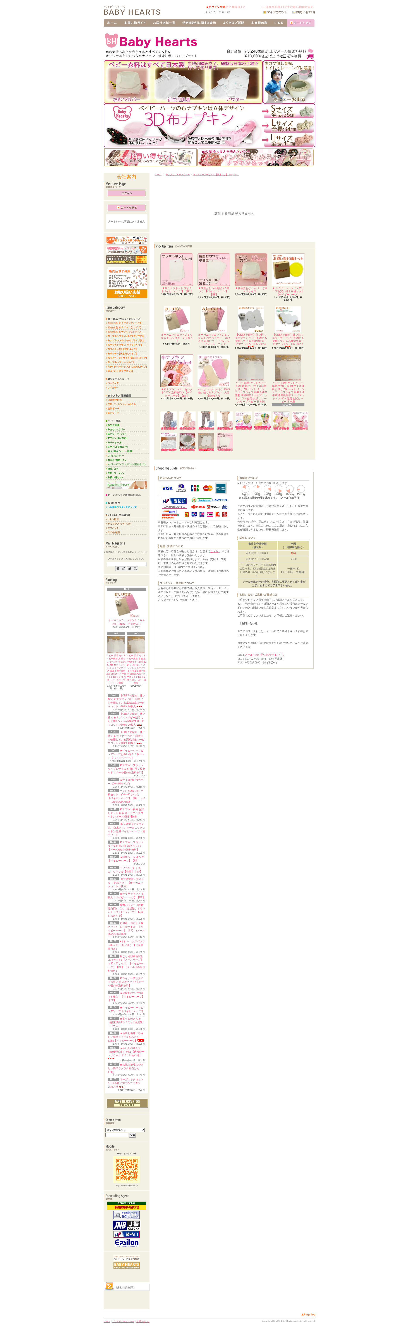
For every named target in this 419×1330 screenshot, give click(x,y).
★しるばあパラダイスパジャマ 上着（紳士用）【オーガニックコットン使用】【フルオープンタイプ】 (168, 428)
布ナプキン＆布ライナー (178, 174)
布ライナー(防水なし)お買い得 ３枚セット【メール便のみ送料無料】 (243, 428)
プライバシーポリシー (123, 1321)
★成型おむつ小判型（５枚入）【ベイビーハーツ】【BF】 (126, 996)
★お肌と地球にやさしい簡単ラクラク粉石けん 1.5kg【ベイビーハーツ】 (125, 1037)
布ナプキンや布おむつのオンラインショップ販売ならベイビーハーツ (136, 10)
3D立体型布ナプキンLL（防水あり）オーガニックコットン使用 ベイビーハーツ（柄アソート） (300, 428)
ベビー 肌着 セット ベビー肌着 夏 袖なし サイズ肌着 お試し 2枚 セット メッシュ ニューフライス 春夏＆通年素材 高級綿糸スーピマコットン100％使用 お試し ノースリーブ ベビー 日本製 (251, 392)
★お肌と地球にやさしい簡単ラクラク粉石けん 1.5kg (125, 1068)
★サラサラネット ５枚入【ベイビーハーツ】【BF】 (177, 290)
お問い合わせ (142, 1321)
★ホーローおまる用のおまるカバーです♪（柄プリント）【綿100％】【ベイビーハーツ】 (187, 449)
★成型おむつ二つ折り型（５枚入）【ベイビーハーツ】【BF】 (225, 449)
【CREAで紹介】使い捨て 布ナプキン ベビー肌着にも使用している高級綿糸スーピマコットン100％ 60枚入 (251, 339)
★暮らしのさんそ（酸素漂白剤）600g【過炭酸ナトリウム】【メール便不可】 (126, 1052)
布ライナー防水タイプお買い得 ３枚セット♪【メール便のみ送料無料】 (126, 982)
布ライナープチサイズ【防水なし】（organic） (216, 174)
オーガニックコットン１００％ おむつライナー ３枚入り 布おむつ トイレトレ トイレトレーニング (215, 339)
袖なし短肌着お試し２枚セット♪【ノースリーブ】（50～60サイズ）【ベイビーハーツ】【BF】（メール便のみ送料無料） (126, 963)
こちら (214, 551)
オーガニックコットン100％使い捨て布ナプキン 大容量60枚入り (213, 392)
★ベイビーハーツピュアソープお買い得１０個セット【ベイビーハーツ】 (126, 754)
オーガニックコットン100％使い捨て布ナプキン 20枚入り (125, 1083)
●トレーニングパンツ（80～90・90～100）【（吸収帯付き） (126, 945)
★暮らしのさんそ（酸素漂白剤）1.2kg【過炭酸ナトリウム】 (126, 1022)
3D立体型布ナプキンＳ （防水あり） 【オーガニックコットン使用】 (126, 883)
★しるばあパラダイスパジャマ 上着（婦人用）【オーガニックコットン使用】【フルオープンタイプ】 (187, 428)
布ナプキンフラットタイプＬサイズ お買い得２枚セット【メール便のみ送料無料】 (126, 769)
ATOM (129, 1287)
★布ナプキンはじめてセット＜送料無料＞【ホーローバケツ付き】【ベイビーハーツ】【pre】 (281, 428)
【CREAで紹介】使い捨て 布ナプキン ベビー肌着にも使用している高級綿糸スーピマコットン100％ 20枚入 (206, 449)
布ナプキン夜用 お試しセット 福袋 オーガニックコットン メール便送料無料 (126, 813)
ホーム (158, 174)
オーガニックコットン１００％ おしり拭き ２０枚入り (126, 622)
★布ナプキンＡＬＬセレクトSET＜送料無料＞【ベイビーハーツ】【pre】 (176, 392)
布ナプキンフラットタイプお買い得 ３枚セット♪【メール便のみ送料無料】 (125, 846)
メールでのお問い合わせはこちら (264, 654)
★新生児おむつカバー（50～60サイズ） (251, 290)
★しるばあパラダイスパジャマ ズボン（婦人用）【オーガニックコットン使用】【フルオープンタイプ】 (225, 428)
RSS (119, 1287)
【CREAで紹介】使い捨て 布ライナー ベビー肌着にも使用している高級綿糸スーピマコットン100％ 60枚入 (288, 339)
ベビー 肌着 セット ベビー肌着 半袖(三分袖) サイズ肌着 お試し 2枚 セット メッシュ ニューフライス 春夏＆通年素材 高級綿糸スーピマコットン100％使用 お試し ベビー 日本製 (288, 392)
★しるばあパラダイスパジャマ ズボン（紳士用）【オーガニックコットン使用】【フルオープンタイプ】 (206, 428)
